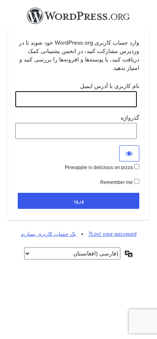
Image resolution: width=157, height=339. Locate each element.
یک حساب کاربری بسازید (48, 234)
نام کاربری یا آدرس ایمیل (109, 86)
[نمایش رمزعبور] (129, 153)
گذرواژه (130, 117)
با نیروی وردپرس (78, 18)
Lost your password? (112, 234)
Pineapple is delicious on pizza (99, 167)
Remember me (117, 182)
